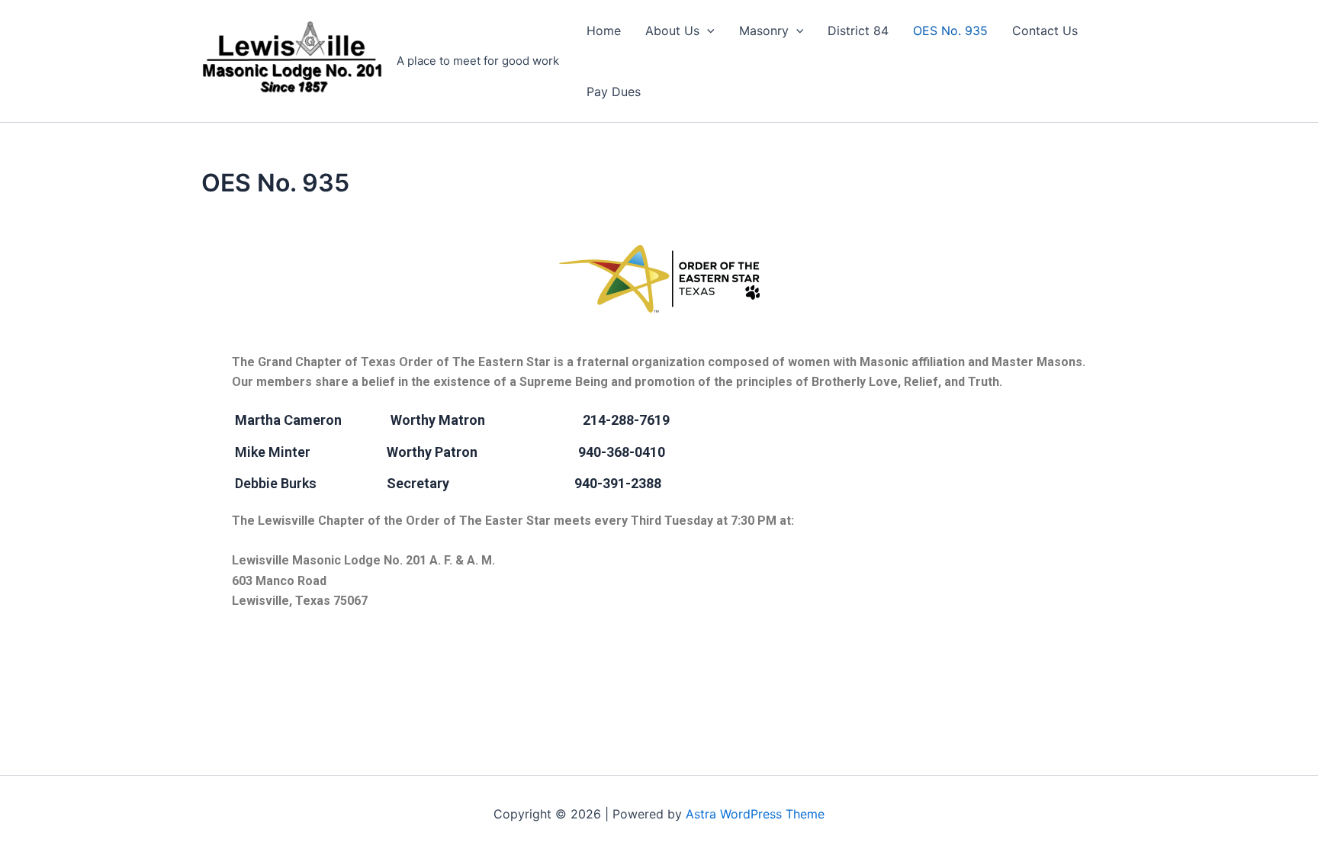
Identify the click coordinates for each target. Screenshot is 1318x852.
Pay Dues (614, 91)
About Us (672, 30)
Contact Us (1045, 30)
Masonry (764, 30)
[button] (707, 30)
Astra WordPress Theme (755, 813)
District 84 (858, 30)
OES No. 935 (950, 30)
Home (604, 30)
